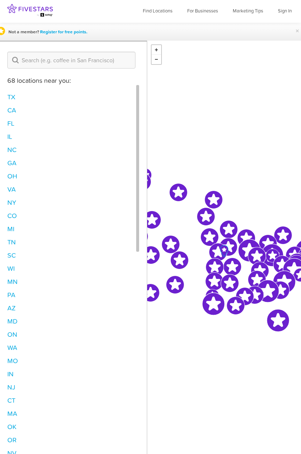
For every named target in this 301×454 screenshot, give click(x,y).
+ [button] (156, 50)
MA (12, 413)
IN (10, 374)
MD (12, 321)
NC (12, 150)
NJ (11, 387)
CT (11, 400)
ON (12, 334)
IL (9, 136)
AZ (11, 308)
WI (11, 268)
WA (12, 348)
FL (10, 123)
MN (12, 282)
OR (12, 440)
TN (11, 242)
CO (12, 216)
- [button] (156, 59)
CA (11, 110)
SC (11, 255)
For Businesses (202, 10)
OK (12, 427)
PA (11, 295)
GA (12, 163)
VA (11, 189)
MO (12, 361)
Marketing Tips (248, 10)
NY (11, 202)
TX (11, 97)
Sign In (285, 10)
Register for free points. (63, 32)
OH (12, 176)
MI (10, 229)
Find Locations (158, 10)
